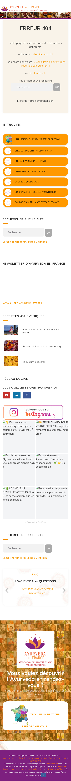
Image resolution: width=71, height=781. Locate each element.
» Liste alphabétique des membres (25, 242)
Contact (35, 758)
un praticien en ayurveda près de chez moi (37, 139)
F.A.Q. (35, 574)
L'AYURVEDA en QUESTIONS (35, 581)
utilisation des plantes (31, 769)
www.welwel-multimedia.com (16, 758)
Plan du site (62, 758)
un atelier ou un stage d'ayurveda (33, 151)
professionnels (51, 764)
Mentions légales (47, 758)
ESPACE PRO (35, 761)
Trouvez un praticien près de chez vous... (41, 720)
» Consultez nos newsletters (22, 303)
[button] (19, 437)
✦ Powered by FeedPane (35, 522)
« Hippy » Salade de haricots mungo (42, 346)
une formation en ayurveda (30, 171)
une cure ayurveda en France (30, 161)
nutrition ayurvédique (55, 769)
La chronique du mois (27, 182)
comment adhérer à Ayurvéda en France (37, 202)
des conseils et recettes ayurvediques (36, 192)
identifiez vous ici (43, 54)
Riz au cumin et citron (33, 361)
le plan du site (38, 73)
